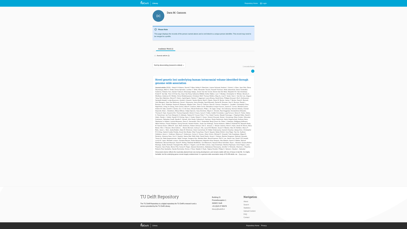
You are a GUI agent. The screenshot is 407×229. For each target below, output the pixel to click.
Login (263, 3)
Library (155, 3)
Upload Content (249, 211)
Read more (242, 154)
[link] (203, 116)
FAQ (245, 214)
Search (246, 205)
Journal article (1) (163, 56)
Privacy (264, 225)
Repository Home (251, 3)
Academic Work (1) (165, 49)
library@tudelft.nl (218, 209)
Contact (246, 217)
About (246, 201)
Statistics (247, 208)
